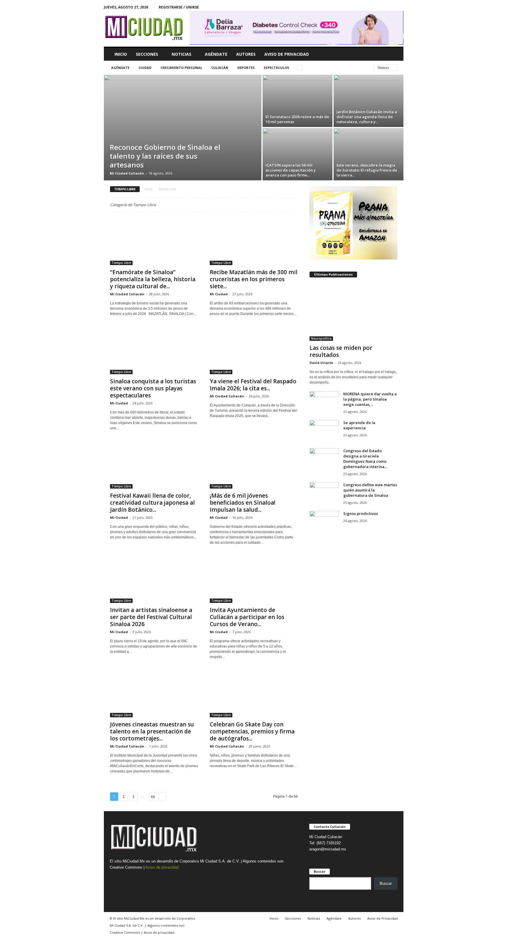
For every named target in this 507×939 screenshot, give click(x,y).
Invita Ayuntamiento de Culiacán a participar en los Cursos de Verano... (247, 617)
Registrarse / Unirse (179, 7)
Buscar (386, 883)
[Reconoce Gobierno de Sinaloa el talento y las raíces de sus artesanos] (182, 127)
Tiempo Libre (121, 263)
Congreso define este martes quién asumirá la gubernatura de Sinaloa (370, 490)
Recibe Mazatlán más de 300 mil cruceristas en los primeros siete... (254, 279)
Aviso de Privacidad (286, 54)
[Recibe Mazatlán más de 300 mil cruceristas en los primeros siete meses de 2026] (254, 241)
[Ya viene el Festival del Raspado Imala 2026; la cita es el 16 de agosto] (254, 350)
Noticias (181, 54)
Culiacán (219, 67)
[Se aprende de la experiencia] (324, 431)
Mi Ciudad (219, 294)
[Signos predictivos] (324, 522)
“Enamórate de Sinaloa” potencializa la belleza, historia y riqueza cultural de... (152, 279)
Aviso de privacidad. (162, 867)
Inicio (120, 54)
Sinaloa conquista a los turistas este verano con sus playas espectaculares (153, 388)
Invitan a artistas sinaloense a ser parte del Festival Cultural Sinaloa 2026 (151, 617)
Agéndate (216, 54)
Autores (246, 54)
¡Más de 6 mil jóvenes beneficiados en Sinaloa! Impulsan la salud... (243, 502)
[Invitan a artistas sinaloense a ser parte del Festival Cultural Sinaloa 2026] (154, 579)
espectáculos (276, 67)
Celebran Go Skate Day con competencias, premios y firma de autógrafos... (252, 731)
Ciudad (144, 67)
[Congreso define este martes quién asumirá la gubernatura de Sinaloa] (324, 493)
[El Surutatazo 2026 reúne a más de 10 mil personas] (297, 101)
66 (153, 796)
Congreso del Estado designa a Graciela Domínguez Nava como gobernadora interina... (365, 458)
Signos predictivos (360, 513)
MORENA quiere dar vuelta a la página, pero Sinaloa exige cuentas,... (370, 399)
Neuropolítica (321, 338)
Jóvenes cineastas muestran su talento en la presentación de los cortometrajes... (152, 731)
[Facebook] (389, 7)
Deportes (246, 67)
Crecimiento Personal (181, 67)
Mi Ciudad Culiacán (127, 173)
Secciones (147, 54)
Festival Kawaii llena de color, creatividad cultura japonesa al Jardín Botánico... (152, 502)
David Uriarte (321, 362)
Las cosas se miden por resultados (341, 351)
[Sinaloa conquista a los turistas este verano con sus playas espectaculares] (154, 350)
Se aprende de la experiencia (359, 425)
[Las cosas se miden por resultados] (354, 312)
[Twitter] (399, 7)
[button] (394, 54)
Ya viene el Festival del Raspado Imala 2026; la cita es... (253, 384)
